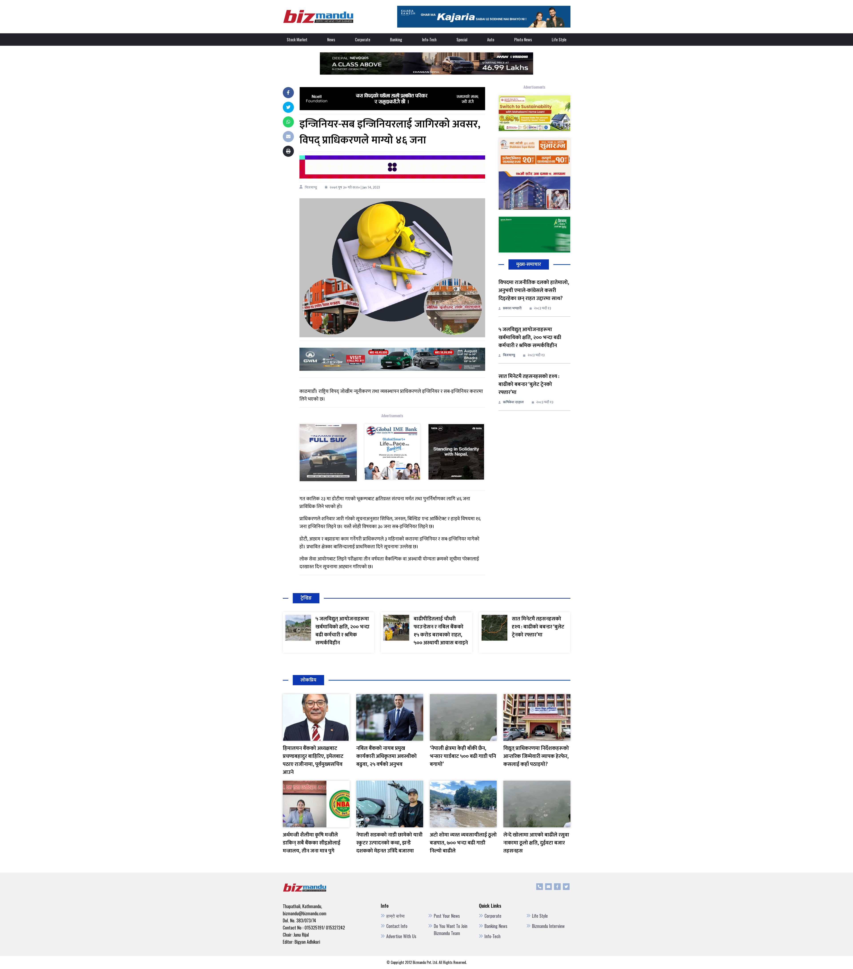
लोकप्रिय (308, 680)
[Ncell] (392, 98)
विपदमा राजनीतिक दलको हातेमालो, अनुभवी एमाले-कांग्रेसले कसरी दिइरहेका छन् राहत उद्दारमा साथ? (533, 290)
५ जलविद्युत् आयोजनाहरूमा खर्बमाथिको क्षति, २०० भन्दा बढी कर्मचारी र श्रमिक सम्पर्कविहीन (529, 337)
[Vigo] (328, 452)
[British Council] (392, 167)
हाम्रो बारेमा (395, 915)
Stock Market (297, 39)
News (331, 39)
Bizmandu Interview (548, 926)
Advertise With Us (401, 936)
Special (461, 39)
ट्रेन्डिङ (306, 598)
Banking (396, 39)
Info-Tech (429, 39)
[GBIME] (392, 452)
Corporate (362, 39)
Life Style (559, 39)
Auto (490, 39)
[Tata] (456, 452)
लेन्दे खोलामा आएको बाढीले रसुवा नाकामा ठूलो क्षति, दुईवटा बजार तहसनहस (536, 842)
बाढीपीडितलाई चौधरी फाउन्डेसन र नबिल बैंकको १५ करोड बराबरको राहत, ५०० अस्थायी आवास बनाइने (441, 630)
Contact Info (396, 926)
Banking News (495, 926)
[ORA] (392, 359)
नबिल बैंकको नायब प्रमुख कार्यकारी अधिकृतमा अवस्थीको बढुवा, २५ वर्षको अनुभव (386, 756)
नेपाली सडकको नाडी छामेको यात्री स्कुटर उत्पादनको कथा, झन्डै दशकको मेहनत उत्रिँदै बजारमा (389, 842)
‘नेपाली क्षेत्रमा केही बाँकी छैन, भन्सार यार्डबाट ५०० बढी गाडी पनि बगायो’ (463, 756)
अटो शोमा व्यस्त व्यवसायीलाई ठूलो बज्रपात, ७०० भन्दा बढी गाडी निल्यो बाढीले (463, 842)
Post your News (447, 915)
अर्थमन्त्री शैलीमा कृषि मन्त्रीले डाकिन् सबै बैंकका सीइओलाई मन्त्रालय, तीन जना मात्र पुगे (311, 842)
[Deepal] (426, 63)
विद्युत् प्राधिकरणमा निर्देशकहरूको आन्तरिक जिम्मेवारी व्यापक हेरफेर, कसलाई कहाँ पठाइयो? (536, 756)
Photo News (523, 39)
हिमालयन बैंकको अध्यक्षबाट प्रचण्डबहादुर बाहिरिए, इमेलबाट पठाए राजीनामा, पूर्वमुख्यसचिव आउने (313, 760)
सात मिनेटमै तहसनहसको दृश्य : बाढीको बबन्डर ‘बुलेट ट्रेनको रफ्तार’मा (528, 384)
